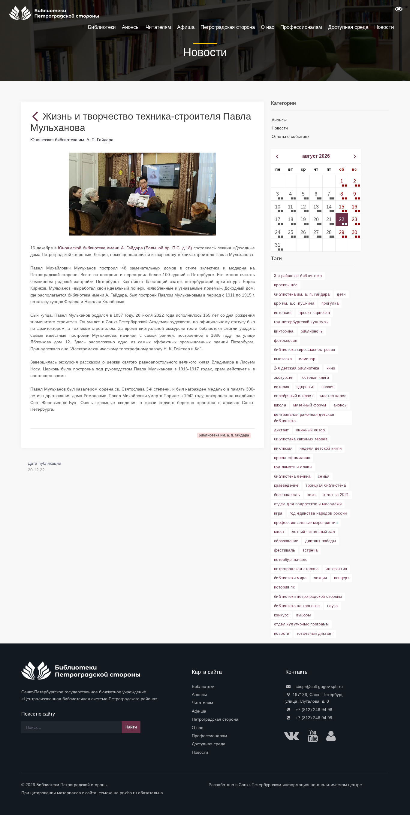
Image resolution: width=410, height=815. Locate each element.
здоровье (305, 387)
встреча (310, 550)
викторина (284, 331)
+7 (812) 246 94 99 (313, 717)
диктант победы (320, 541)
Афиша (199, 711)
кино (331, 368)
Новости (280, 128)
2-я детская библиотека (296, 368)
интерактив (336, 569)
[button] (398, 10)
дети (341, 294)
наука (332, 606)
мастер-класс (333, 396)
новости (281, 633)
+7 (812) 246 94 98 (313, 709)
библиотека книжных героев (300, 439)
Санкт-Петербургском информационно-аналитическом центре (300, 784)
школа (280, 405)
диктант (281, 430)
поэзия (327, 387)
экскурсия (284, 377)
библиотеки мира (290, 578)
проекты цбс (285, 285)
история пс (284, 587)
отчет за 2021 (336, 494)
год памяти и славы (293, 467)
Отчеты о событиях (290, 136)
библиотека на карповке (297, 606)
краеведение (286, 485)
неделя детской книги (321, 448)
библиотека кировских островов (304, 349)
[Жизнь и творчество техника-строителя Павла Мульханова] (142, 193)
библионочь (312, 331)
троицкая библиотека (326, 485)
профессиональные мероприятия (306, 522)
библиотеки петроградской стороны (308, 596)
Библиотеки (203, 686)
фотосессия (285, 340)
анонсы (340, 405)
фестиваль (284, 550)
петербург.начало (290, 559)
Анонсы (279, 119)
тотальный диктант (315, 633)
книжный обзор (310, 430)
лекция (320, 578)
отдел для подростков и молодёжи (308, 504)
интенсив (282, 312)
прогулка (330, 303)
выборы (303, 615)
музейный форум (309, 405)
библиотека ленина (292, 476)
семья (324, 476)
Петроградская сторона (215, 719)
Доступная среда (208, 743)
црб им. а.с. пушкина (294, 303)
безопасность (287, 494)
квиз (311, 494)
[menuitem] (235, 686)
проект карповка (314, 312)
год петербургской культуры (301, 322)
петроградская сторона (296, 569)
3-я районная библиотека (298, 275)
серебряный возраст (293, 396)
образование (286, 541)
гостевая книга (315, 377)
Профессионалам (209, 735)
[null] (36, 116)
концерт (341, 578)
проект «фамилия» (292, 457)
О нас (197, 727)
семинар (307, 359)
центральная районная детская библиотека (304, 417)
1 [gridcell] (341, 181)
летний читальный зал (313, 531)
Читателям (202, 702)
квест (279, 531)
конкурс (281, 615)
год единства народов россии (318, 513)
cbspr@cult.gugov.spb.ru (318, 686)
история (281, 387)
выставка (283, 359)
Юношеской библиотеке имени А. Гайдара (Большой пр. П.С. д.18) (125, 247)
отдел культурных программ (301, 624)
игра (278, 513)
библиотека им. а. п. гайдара (302, 294)
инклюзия (283, 448)
